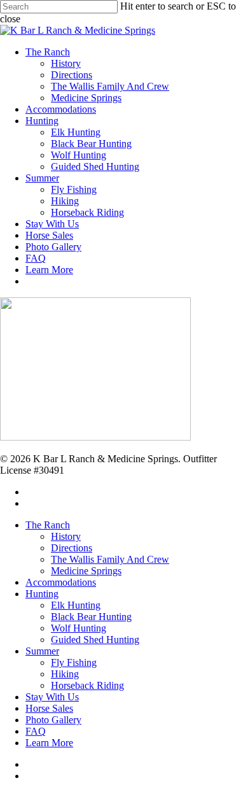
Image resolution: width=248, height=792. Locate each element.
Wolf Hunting (78, 628)
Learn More (49, 742)
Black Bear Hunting (91, 616)
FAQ (35, 731)
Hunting (42, 593)
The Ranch (47, 525)
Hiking (65, 673)
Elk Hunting (75, 605)
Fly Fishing (74, 662)
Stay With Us (52, 696)
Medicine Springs (86, 570)
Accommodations (60, 582)
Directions (71, 547)
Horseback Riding (87, 685)
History (66, 536)
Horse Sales (49, 708)
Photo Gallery (53, 719)
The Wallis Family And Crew (110, 559)
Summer (42, 651)
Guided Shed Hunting (95, 639)
